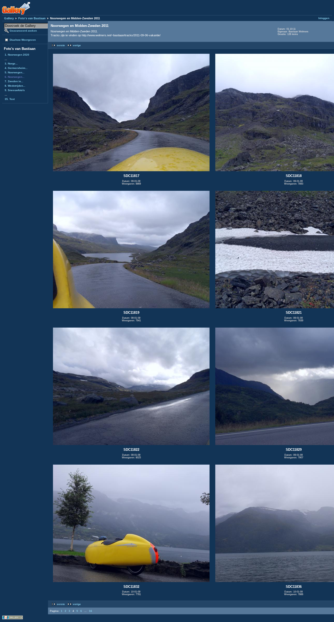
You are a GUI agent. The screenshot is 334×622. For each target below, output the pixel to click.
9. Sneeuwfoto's (15, 90)
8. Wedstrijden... (15, 85)
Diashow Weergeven (23, 39)
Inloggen (323, 18)
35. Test (10, 99)
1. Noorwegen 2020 (17, 54)
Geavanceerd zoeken (23, 30)
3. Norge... (11, 63)
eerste (61, 45)
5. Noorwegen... (15, 72)
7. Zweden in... (14, 81)
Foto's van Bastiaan (32, 18)
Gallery (9, 18)
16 (90, 610)
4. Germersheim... (16, 68)
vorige (77, 45)
